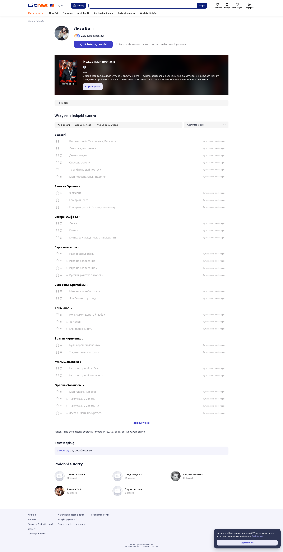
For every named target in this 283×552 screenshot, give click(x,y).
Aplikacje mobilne (126, 13)
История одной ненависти (86, 375)
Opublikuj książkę (148, 13)
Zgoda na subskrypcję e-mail (72, 524)
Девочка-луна (78, 155)
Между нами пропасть (99, 61)
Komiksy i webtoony (103, 13)
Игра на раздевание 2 (83, 268)
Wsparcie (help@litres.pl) (40, 524)
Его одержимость (80, 328)
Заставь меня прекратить (85, 413)
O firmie (32, 514)
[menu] (60, 6)
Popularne (67, 13)
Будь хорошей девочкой (85, 345)
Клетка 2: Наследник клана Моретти (92, 237)
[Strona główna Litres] (41, 5)
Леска (73, 223)
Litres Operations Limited (141, 544)
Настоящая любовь (81, 253)
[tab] (62, 102)
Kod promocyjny (36, 13)
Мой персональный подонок (87, 176)
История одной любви (83, 368)
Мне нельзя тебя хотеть (84, 291)
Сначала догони (79, 162)
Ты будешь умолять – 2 (84, 406)
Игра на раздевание (82, 261)
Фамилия (75, 193)
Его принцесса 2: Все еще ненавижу (92, 207)
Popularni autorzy (100, 514)
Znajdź (202, 5)
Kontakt (32, 519)
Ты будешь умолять (82, 398)
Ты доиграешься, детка (84, 352)
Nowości (53, 13)
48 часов (75, 321)
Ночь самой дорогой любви (87, 314)
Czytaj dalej (257, 536)
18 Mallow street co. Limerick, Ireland (141, 547)
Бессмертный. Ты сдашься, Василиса (92, 141)
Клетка (73, 230)
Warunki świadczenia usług (71, 514)
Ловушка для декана (82, 148)
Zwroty (32, 529)
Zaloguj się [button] (63, 450)
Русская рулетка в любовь (86, 275)
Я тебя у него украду (82, 298)
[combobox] (142, 5)
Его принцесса (78, 200)
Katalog (80, 5)
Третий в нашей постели (85, 169)
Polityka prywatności (68, 519)
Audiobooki (83, 13)
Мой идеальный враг (82, 391)
